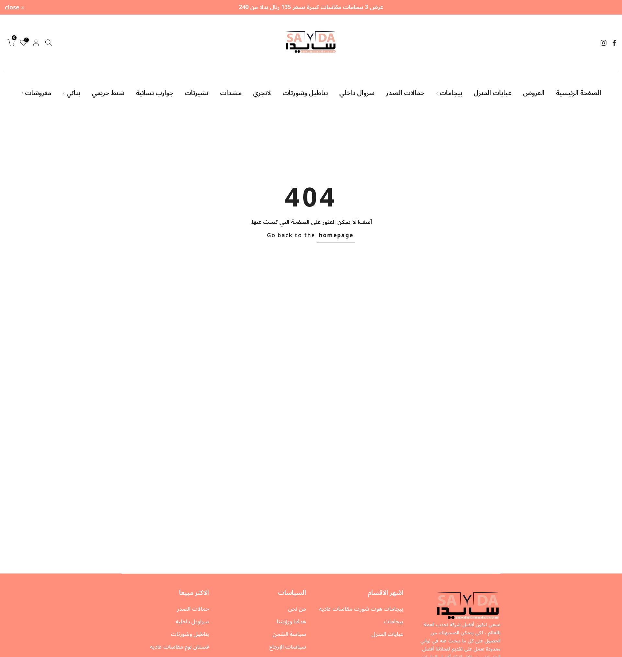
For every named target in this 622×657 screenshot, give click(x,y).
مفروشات (38, 93)
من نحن (297, 609)
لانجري (262, 93)
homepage (336, 235)
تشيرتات (197, 93)
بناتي (73, 93)
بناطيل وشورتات (305, 93)
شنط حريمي (108, 93)
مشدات (231, 93)
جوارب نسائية (154, 93)
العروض (534, 93)
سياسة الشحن (289, 634)
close (606, 7)
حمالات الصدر (405, 93)
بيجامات (451, 93)
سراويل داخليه (192, 622)
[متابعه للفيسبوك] (614, 43)
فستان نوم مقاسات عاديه (179, 647)
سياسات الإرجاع (287, 647)
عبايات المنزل (493, 93)
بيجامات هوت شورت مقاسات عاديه (361, 609)
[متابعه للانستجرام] (603, 43)
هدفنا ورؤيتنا (291, 622)
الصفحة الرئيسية (578, 93)
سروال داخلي (356, 93)
